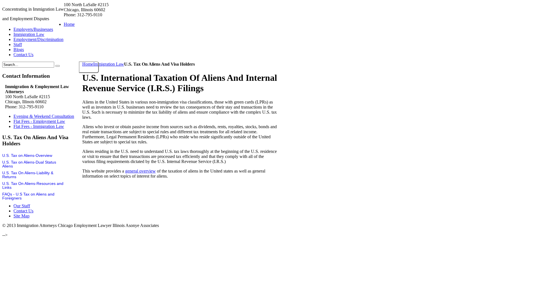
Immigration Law (108, 64)
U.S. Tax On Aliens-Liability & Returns (27, 175)
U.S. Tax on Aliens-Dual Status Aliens (29, 164)
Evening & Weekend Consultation (43, 116)
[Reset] (57, 66)
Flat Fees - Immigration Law (38, 126)
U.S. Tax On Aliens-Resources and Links (32, 185)
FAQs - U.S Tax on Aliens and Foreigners (28, 196)
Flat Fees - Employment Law (39, 121)
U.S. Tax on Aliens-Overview (27, 155)
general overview (140, 171)
